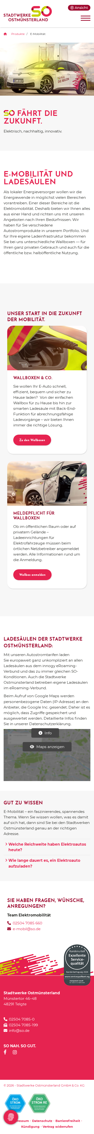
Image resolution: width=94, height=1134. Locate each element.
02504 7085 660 (27, 923)
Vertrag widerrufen (58, 1126)
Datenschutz (42, 1121)
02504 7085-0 (21, 1019)
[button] (79, 7)
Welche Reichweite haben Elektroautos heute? (47, 847)
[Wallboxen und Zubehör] (47, 348)
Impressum (20, 1121)
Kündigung (30, 1126)
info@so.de (19, 1030)
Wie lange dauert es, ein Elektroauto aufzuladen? (44, 863)
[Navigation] (83, 18)
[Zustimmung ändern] (11, 1117)
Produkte (18, 34)
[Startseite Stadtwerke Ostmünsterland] (28, 13)
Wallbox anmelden (32, 575)
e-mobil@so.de (26, 929)
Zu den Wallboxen (32, 440)
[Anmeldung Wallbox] (47, 483)
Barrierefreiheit (67, 1121)
